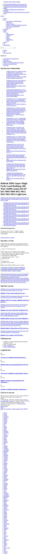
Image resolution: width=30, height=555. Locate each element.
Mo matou (5, 29)
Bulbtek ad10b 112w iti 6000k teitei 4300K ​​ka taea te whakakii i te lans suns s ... (16, 77)
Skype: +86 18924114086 (9, 347)
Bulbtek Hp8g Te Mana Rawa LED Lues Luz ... (15, 328)
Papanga (11, 401)
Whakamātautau (10, 34)
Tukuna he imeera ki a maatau (7, 237)
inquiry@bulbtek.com (8, 345)
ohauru (2, 398)
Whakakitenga (9, 39)
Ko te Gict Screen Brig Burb (13, 26)
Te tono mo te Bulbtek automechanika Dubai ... (15, 373)
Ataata (4, 42)
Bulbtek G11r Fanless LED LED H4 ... (12, 335)
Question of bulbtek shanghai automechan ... (14, 389)
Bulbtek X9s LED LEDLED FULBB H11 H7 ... (15, 310)
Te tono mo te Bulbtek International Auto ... (14, 357)
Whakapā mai (6, 45)
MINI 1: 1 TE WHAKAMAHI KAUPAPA (16, 25)
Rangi (4, 31)
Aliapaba (8, 35)
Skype (2, 407)
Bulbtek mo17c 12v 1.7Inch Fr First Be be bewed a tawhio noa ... (16, 105)
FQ (4, 43)
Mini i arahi (9, 22)
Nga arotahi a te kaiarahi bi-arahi (13, 21)
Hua (4, 20)
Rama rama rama (10, 23)
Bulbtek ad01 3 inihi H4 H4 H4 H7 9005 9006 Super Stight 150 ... (15, 170)
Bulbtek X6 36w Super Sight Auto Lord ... (13, 293)
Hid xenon (8, 27)
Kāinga (5, 18)
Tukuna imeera (4, 406)
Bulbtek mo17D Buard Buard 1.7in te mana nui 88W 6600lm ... (15, 95)
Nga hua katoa (22, 403)
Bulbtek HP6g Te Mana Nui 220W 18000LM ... (15, 318)
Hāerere (8, 38)
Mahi (7, 37)
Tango (4, 30)
